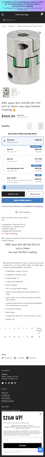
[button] (41, 14)
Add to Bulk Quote (22, 200)
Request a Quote (8, 401)
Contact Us (5, 395)
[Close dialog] (41, 414)
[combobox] (22, 20)
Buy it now (35, 194)
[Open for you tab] (40, 449)
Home (3, 26)
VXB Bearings (22, 14)
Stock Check (6, 398)
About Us (5, 392)
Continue (22, 446)
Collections (11, 26)
